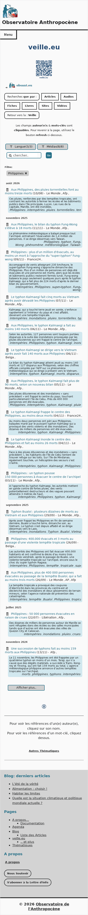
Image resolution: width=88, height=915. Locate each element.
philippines (40, 674)
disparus (73, 373)
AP (67, 579)
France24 (34, 259)
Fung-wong (77, 288)
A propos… (20, 820)
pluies (50, 210)
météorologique (56, 245)
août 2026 (13, 183)
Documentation (32, 823)
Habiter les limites (26, 793)
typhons (55, 674)
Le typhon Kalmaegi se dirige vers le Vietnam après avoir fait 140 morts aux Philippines (41, 351)
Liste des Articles (33, 835)
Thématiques (22, 845)
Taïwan (75, 245)
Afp (65, 193)
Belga (10, 357)
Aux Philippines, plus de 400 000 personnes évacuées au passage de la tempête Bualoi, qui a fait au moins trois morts (43, 576)
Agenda (18, 827)
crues (76, 634)
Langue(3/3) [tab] (23, 146)
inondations (37, 318)
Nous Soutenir (17, 873)
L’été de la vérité (25, 784)
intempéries (36, 210)
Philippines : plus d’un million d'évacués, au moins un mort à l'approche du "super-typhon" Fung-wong (43, 255)
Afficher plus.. (26, 687)
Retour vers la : (21, 115)
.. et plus (27, 842)
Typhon (53, 531)
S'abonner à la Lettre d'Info (27, 882)
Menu (8, 34)
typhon (66, 241)
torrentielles (65, 210)
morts (60, 373)
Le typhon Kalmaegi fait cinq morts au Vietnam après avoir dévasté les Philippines (42, 298)
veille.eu (18, 838)
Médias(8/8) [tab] (55, 146)
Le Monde (53, 193)
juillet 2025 (13, 607)
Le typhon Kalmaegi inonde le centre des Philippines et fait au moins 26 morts (37, 441)
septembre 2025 (17, 505)
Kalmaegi (65, 342)
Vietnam (77, 531)
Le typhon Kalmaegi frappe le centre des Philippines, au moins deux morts (37, 413)
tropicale (67, 565)
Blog (15, 831)
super (79, 565)
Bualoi (65, 531)
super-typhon (61, 287)
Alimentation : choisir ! (29, 789)
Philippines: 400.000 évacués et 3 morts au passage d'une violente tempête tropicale (39, 540)
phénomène (34, 245)
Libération (49, 617)
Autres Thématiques (44, 750)
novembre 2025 (16, 218)
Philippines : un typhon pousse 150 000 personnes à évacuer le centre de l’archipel (43, 475)
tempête (52, 565)
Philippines (17, 210)
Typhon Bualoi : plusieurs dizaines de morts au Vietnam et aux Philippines (41, 513)
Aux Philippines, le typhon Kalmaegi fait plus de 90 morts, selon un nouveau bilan (42, 382)
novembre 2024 (16, 642)
